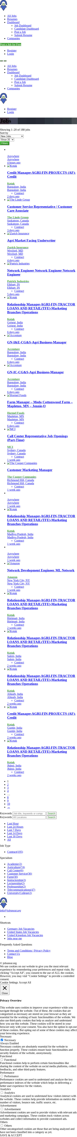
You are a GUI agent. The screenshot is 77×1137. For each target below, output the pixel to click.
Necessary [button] (6, 1036)
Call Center (15, 870)
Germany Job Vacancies (20, 928)
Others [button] (4, 1122)
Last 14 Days (14, 833)
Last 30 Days (14, 836)
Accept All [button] (25, 982)
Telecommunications (21, 889)
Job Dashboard (22, 25)
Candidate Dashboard (26, 28)
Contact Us (13, 953)
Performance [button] (7, 1072)
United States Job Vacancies (23, 932)
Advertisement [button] (8, 1105)
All (9, 839)
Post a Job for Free (10, 44)
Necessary (10, 1040)
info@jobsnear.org (10, 910)
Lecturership (16, 883)
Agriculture (16, 867)
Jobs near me (14, 938)
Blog (10, 957)
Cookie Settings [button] (9, 982)
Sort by (4, 132)
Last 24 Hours (15, 826)
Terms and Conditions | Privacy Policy (28, 950)
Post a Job (20, 31)
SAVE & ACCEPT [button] (11, 1135)
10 (8, 803)
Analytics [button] (5, 1089)
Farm (12, 876)
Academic (14, 864)
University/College (19, 892)
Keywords (6, 813)
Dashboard (13, 22)
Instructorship (16, 880)
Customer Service (19, 873)
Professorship (16, 886)
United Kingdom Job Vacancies (25, 935)
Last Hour (13, 823)
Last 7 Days (14, 829)
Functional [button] (6, 1056)
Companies (13, 38)
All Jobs (11, 15)
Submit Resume (23, 35)
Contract (15, 851)
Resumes (12, 19)
